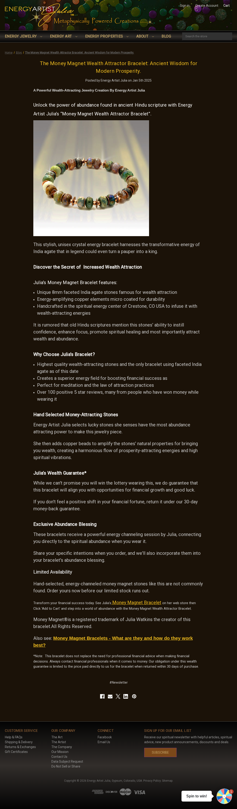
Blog (166, 36)
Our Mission (60, 752)
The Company (61, 747)
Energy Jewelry (21, 36)
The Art (56, 737)
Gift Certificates (16, 752)
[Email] (110, 696)
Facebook (105, 737)
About (143, 36)
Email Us (104, 742)
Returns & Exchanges (20, 747)
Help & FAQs (13, 737)
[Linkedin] (125, 696)
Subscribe (160, 752)
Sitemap (167, 780)
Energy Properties (104, 36)
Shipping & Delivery (19, 742)
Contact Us (59, 756)
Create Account (206, 5)
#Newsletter (118, 682)
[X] (118, 696)
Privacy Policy (152, 780)
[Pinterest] (134, 696)
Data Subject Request (67, 761)
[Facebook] (102, 696)
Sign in (185, 5)
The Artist (58, 742)
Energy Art (61, 36)
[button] (224, 796)
